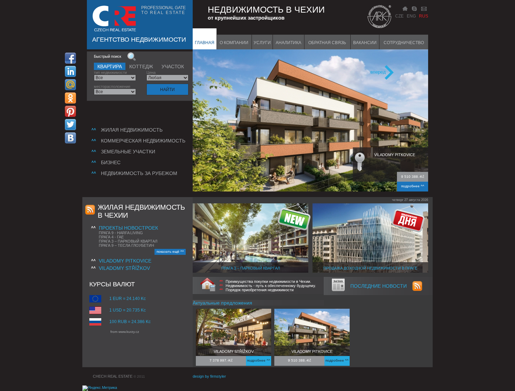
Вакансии (365, 42)
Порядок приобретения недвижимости (260, 290)
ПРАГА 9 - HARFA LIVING (121, 233)
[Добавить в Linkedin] (70, 71)
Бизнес (111, 162)
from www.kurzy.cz (124, 332)
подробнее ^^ (412, 186)
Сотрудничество (404, 42)
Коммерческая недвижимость (143, 141)
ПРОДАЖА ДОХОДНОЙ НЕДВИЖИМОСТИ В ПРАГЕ (370, 268)
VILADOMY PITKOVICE (125, 261)
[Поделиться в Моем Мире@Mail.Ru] (70, 84)
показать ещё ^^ (170, 251)
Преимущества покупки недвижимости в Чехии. (268, 281)
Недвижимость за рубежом (139, 173)
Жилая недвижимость (132, 130)
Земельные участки (128, 151)
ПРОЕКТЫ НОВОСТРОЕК (128, 228)
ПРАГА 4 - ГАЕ (111, 237)
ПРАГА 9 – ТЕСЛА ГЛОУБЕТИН (126, 245)
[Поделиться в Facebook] (70, 58)
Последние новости (378, 286)
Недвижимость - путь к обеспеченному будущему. (271, 286)
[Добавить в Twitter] (70, 124)
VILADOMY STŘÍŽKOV (124, 268)
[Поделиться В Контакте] (70, 138)
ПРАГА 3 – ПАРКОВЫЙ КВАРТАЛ (128, 241)
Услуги (262, 42)
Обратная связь (327, 42)
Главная (204, 42)
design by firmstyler (209, 376)
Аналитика (288, 42)
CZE (399, 16)
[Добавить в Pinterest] (70, 111)
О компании (234, 42)
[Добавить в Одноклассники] (70, 98)
